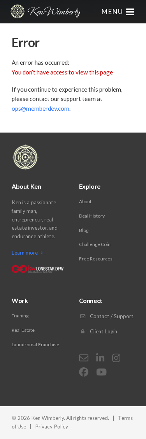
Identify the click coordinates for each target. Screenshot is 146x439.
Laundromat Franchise (35, 344)
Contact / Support (111, 316)
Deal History (92, 216)
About (85, 201)
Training (20, 316)
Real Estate (23, 330)
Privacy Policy (51, 426)
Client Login (103, 331)
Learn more (25, 253)
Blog (83, 230)
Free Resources (96, 259)
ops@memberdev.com (40, 108)
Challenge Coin (95, 244)
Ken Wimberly (53, 12)
